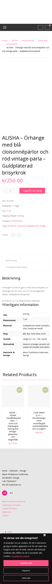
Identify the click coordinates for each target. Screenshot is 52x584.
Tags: (4, 226)
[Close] (47, 535)
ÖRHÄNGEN (11, 44)
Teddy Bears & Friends (11, 505)
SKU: (4, 201)
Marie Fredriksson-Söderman (13, 501)
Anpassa (26, 570)
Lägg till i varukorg (32, 190)
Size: (4, 210)
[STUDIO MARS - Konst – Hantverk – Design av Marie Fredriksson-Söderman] (26, 11)
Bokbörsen (6, 512)
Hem (10, 532)
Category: (6, 221)
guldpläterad (32, 226)
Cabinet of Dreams (9, 508)
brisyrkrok (11, 226)
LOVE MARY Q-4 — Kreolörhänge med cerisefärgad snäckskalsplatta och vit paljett (40, 420)
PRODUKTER (28, 40)
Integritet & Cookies (21, 556)
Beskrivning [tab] (11, 260)
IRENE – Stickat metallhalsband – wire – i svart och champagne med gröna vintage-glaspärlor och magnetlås (13, 426)
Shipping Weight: (9, 215)
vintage (42, 226)
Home (5, 40)
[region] (26, 558)
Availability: (7, 205)
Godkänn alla (26, 563)
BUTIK (15, 40)
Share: (5, 235)
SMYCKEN (42, 40)
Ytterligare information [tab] (16, 267)
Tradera (5, 515)
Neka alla (26, 578)
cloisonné (21, 226)
